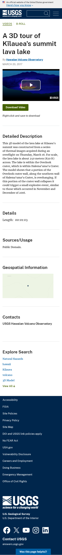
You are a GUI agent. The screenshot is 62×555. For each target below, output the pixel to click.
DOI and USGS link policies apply (22, 433)
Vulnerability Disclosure (17, 454)
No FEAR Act (10, 440)
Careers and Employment (18, 461)
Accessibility (10, 400)
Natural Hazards (13, 358)
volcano (7, 375)
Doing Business (12, 467)
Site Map (8, 427)
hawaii (7, 364)
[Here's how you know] (31, 4)
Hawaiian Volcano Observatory (24, 59)
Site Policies (10, 413)
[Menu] (55, 13)
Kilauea (7, 369)
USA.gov (8, 447)
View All (8, 386)
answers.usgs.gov (13, 544)
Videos (7, 23)
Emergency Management (17, 474)
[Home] (12, 16)
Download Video (15, 107)
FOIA (6, 406)
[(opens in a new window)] (7, 530)
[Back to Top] (50, 543)
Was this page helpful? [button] (33, 551)
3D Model (8, 380)
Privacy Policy (11, 420)
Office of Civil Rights (15, 481)
